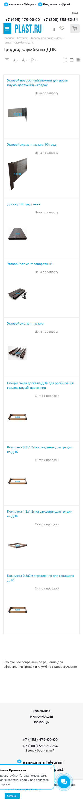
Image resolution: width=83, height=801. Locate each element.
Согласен (12, 795)
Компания (41, 711)
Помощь (41, 722)
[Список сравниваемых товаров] (53, 30)
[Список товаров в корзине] (75, 31)
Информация (41, 716)
